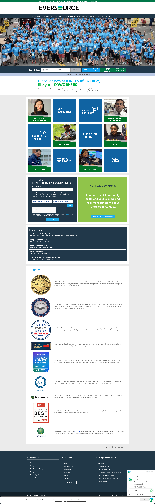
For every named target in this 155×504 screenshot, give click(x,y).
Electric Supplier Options (37, 475)
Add (69, 205)
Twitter (115, 447)
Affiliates (101, 463)
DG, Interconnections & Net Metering (109, 472)
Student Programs (81, 16)
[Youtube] (112, 496)
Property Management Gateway (108, 478)
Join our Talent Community (46, 1)
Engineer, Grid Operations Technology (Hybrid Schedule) (45, 257)
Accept (146, 500)
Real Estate (67, 469)
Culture (108, 16)
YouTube (119, 447)
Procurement (102, 481)
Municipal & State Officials (106, 475)
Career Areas (69, 16)
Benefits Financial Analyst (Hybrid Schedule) (42, 234)
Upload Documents (36, 478)
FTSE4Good (77, 431)
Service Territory (69, 466)
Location (55, 199)
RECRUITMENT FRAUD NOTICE (77, 75)
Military (91, 16)
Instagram (125, 447)
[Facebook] (100, 496)
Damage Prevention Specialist (38, 240)
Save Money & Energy (36, 469)
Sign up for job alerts (82, 1)
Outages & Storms (35, 466)
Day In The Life (58, 16)
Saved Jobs (94, 1)
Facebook (112, 447)
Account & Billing (35, 463)
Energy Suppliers (103, 466)
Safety (32, 472)
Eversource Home (69, 1)
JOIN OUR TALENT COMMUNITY (103, 216)
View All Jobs (95, 69)
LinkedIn (122, 447)
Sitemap (67, 495)
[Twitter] (106, 496)
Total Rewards (48, 16)
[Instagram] (123, 496)
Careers (59, 1)
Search (85, 70)
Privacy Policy (87, 495)
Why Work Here (36, 16)
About (66, 463)
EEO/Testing (99, 16)
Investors (67, 472)
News (66, 475)
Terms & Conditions (76, 495)
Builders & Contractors (105, 469)
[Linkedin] (117, 496)
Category (34, 199)
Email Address (36, 187)
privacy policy (68, 214)
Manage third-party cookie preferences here (75, 501)
